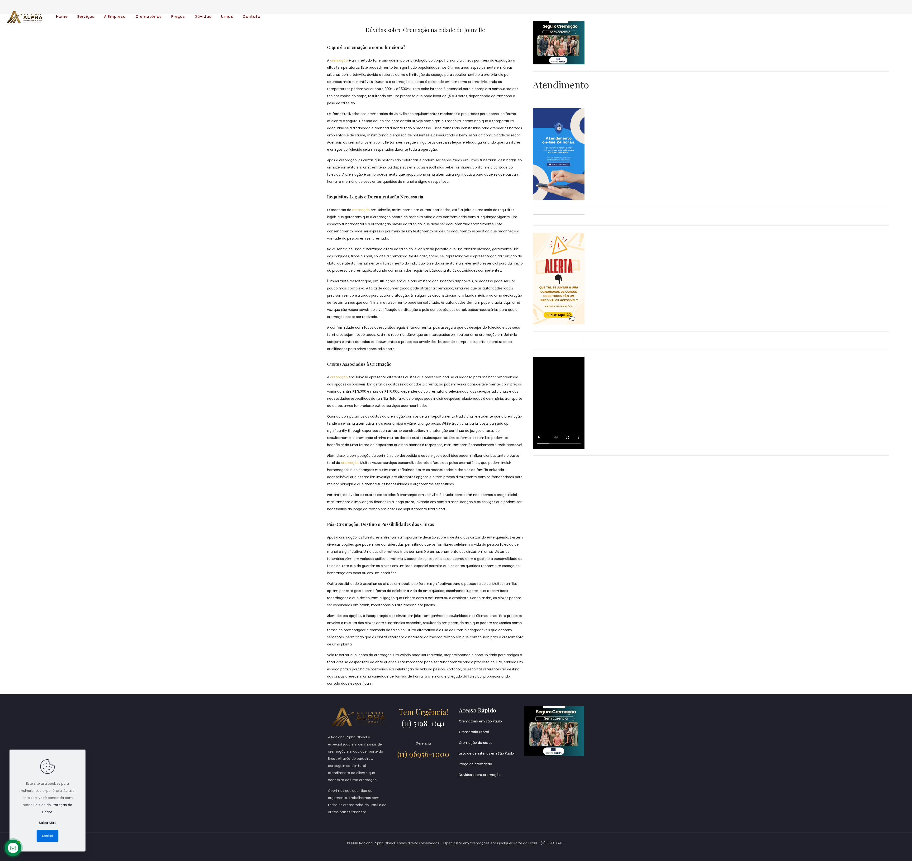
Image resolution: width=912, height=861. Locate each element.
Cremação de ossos (475, 742)
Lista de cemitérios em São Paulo (486, 753)
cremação (339, 60)
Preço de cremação (475, 764)
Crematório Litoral (474, 732)
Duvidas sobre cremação (480, 774)
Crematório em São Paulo (480, 721)
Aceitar (47, 835)
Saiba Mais (47, 822)
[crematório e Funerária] (24, 16)
